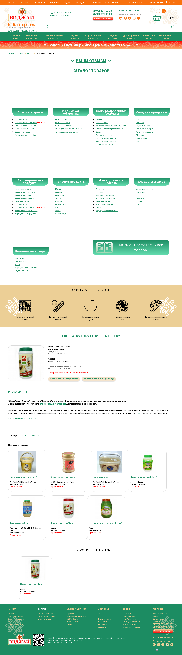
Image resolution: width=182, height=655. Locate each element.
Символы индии (129, 616)
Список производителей (17, 619)
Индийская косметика (105, 204)
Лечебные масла (22, 201)
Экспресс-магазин (60, 15)
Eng (163, 11)
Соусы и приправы (22, 132)
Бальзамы (59, 195)
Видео (100, 616)
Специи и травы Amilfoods (26, 122)
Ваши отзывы (91, 60)
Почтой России (72, 622)
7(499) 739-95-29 (102, 14)
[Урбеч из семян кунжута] (68, 462)
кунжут (138, 413)
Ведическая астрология (132, 630)
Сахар (138, 204)
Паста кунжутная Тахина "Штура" (105, 523)
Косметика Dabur (62, 122)
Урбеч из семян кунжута (63, 477)
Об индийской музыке (131, 622)
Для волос (100, 189)
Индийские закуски (144, 126)
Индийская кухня (129, 619)
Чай (137, 141)
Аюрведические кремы (24, 198)
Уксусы (58, 198)
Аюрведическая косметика (66, 132)
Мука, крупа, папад (144, 135)
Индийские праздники (131, 627)
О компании (95, 2)
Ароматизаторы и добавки (26, 135)
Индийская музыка (130, 624)
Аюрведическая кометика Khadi (68, 129)
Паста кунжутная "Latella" (63, 523)
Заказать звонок (103, 18)
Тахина (29, 53)
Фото (100, 613)
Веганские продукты (104, 144)
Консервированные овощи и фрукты (111, 126)
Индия (67, 2)
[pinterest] (138, 18)
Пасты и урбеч (102, 122)
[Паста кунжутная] (68, 508)
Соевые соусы (61, 214)
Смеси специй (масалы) (24, 129)
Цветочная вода (22, 261)
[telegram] (125, 18)
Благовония (20, 258)
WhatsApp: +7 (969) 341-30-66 (22, 30)
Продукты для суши (104, 135)
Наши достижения (104, 619)
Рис (137, 119)
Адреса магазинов (60, 12)
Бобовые (140, 122)
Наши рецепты (13, 622)
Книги (17, 264)
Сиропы (58, 192)
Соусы (98, 132)
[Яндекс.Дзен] (134, 18)
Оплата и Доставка (76, 608)
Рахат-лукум (141, 192)
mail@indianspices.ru (129, 10)
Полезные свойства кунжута (22, 418)
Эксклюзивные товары (46, 616)
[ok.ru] (129, 18)
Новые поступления (45, 613)
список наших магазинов (53, 403)
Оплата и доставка (114, 2)
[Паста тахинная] (27, 462)
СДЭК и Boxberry (73, 619)
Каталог (25, 2)
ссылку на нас (120, 638)
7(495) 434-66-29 (102, 10)
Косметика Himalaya (63, 119)
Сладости (140, 198)
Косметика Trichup (63, 126)
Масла (58, 189)
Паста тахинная (100, 477)
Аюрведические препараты (107, 210)
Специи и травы (21, 119)
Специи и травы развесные (26, 126)
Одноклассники (158, 619)
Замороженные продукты (106, 141)
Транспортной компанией (76, 616)
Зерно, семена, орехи (145, 129)
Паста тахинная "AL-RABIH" (143, 477)
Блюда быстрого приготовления (109, 129)
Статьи (10, 627)
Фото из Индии (128, 613)
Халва (138, 195)
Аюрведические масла (24, 195)
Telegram (156, 622)
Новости (11, 613)
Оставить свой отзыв (30, 435)
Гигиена (99, 207)
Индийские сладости (144, 189)
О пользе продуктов (16, 624)
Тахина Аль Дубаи (19, 523)
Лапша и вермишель (144, 132)
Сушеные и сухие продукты (107, 138)
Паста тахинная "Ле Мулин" (23, 477)
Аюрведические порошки (25, 192)
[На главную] (22, 21)
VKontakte (156, 616)
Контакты (158, 608)
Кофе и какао (141, 138)
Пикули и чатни (102, 119)
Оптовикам (39, 2)
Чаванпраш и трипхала (24, 189)
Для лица (99, 192)
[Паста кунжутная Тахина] (106, 508)
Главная (12, 2)
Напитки (58, 201)
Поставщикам (103, 624)
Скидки (69, 624)
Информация (17, 392)
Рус (158, 11)
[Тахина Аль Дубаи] (27, 508)
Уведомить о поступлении (64, 378)
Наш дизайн (102, 622)
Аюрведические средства (25, 214)
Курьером (70, 613)
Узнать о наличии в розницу (99, 378)
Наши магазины (136, 2)
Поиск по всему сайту (16, 616)
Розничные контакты (160, 613)
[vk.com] (120, 18)
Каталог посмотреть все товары (141, 247)
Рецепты (54, 2)
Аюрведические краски (105, 195)
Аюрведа (79, 2)
